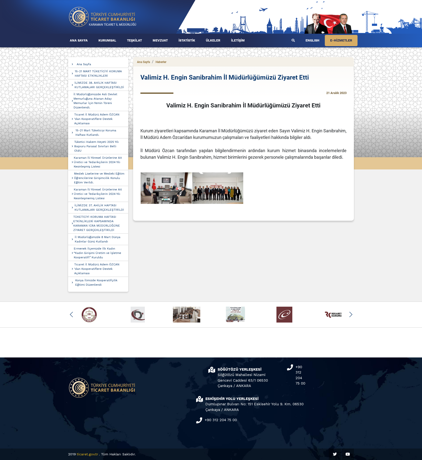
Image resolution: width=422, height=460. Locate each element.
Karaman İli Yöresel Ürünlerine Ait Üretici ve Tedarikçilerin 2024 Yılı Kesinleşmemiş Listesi (98, 194)
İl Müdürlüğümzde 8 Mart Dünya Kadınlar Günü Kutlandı (97, 239)
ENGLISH (312, 40)
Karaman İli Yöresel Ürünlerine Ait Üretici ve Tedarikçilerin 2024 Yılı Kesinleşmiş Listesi (98, 162)
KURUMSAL (107, 40)
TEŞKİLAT (134, 40)
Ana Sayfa (84, 64)
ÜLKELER (213, 40)
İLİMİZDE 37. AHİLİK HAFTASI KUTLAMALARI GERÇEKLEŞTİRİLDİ (99, 207)
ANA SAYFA (79, 40)
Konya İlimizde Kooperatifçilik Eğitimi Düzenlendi (96, 282)
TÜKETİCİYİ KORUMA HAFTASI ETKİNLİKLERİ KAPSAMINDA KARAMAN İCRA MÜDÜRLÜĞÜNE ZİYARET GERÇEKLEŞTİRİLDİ (96, 223)
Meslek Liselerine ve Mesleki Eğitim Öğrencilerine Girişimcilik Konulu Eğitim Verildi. (99, 178)
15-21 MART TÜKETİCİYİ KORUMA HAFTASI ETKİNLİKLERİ (98, 73)
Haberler (161, 62)
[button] (71, 314)
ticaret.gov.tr (87, 454)
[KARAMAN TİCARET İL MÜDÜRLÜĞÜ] (102, 16)
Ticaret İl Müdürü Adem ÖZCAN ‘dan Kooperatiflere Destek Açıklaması (96, 119)
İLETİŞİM (238, 40)
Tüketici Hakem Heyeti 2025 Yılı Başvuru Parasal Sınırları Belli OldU (96, 146)
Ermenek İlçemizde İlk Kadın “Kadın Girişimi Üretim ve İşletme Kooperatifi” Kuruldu (97, 253)
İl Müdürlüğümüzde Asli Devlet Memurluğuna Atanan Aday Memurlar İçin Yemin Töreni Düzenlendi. (95, 101)
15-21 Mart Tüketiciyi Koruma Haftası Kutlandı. (95, 132)
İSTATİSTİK (187, 40)
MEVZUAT (160, 40)
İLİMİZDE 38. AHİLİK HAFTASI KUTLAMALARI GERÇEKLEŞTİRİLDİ (99, 85)
